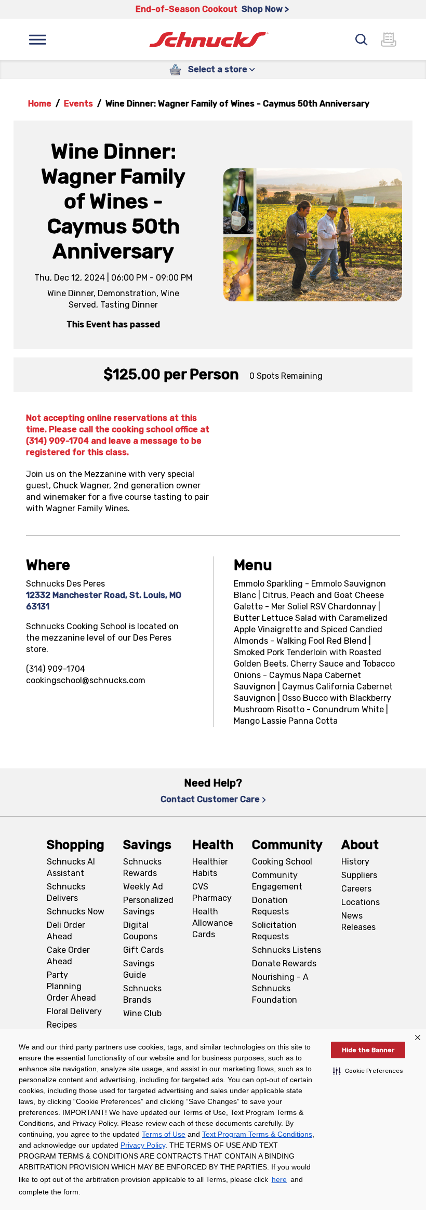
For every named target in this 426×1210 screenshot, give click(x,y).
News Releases (358, 921)
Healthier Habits (210, 867)
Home (39, 104)
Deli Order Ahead (66, 930)
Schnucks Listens (286, 950)
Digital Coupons (140, 930)
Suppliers (359, 875)
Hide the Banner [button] (368, 1050)
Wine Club (142, 1013)
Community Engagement (277, 881)
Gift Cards (143, 950)
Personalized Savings (148, 905)
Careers (356, 889)
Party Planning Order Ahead (71, 986)
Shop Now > (265, 9)
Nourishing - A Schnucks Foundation (280, 988)
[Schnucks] (209, 39)
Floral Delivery (74, 1011)
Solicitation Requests (274, 930)
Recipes (62, 1025)
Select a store (217, 69)
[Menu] (37, 39)
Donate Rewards (284, 963)
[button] (368, 1070)
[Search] (361, 39)
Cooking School (282, 862)
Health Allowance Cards (212, 923)
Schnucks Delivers (66, 892)
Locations (360, 902)
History (355, 862)
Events (78, 104)
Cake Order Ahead (68, 955)
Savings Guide (138, 969)
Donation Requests (270, 905)
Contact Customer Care (210, 799)
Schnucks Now (75, 911)
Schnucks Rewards (142, 867)
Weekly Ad (143, 887)
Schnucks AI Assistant (71, 867)
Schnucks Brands (142, 994)
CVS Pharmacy (212, 892)
